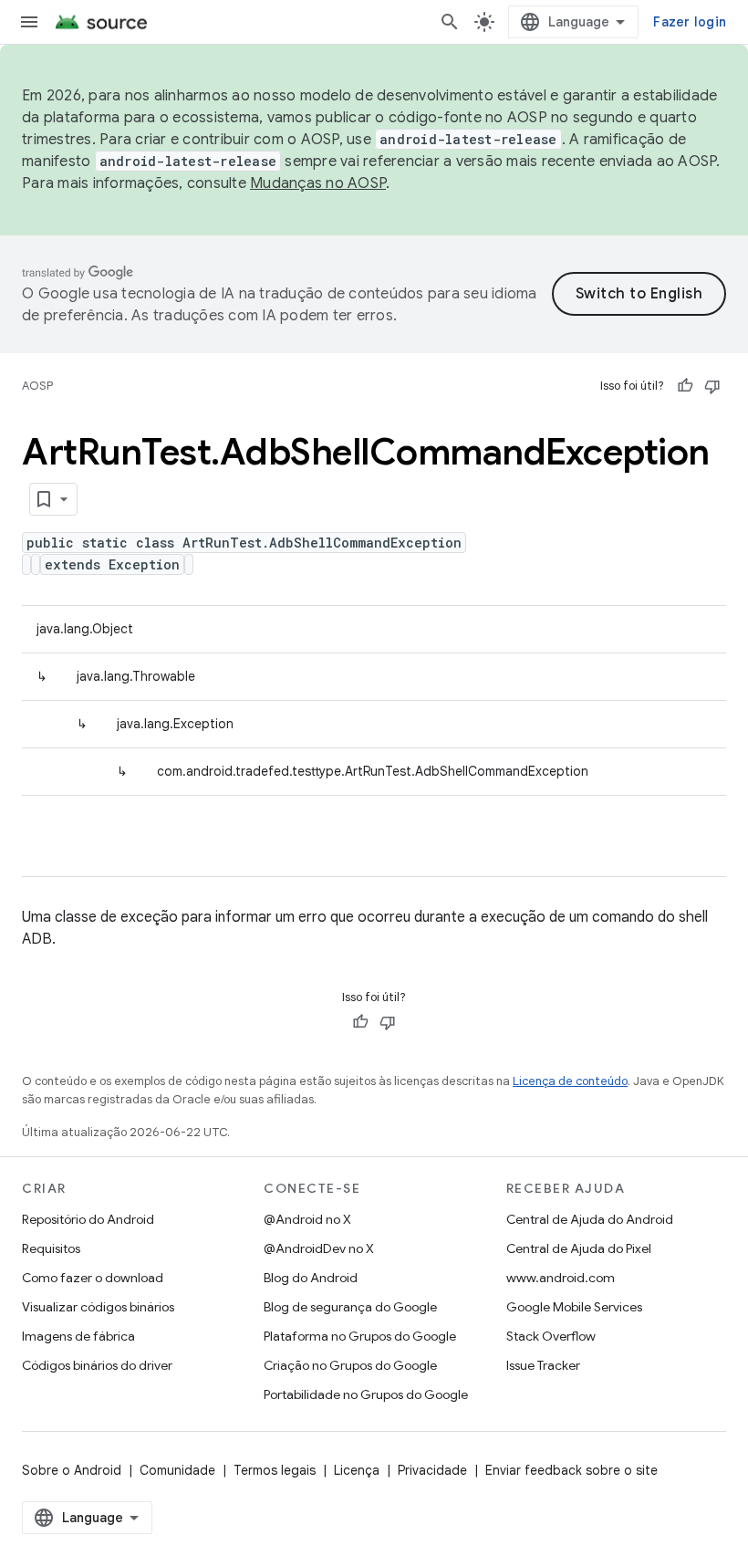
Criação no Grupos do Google (350, 1365)
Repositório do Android (88, 1219)
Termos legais (275, 1470)
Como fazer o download (92, 1277)
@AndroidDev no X (319, 1248)
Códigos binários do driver (97, 1365)
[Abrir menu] (29, 22)
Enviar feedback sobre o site (571, 1470)
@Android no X (307, 1219)
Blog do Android (311, 1277)
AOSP (37, 385)
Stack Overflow (551, 1336)
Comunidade (177, 1470)
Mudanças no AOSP (318, 183)
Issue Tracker (543, 1365)
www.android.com (560, 1277)
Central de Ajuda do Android (589, 1219)
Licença (356, 1470)
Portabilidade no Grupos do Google (366, 1394)
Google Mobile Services (574, 1307)
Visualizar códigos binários (98, 1307)
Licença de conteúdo (570, 1081)
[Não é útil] (712, 386)
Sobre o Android (71, 1470)
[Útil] (685, 386)
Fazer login (689, 22)
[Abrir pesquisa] (450, 22)
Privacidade (432, 1470)
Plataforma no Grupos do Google (360, 1336)
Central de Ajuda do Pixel (578, 1248)
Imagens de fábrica (78, 1336)
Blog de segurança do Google (350, 1307)
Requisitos (51, 1248)
